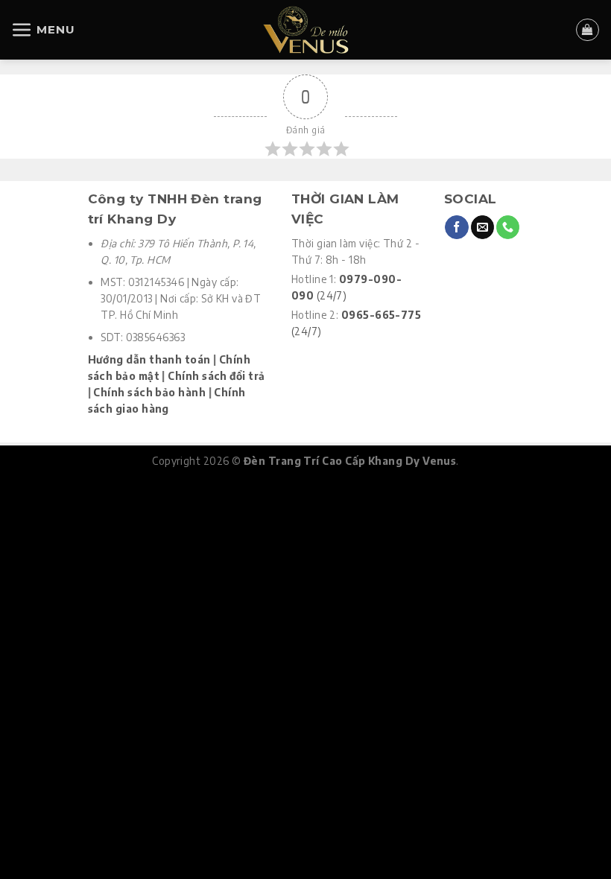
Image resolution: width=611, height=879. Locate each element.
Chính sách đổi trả (216, 375)
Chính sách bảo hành (149, 392)
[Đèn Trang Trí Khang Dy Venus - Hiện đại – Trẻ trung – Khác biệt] (306, 30)
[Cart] (587, 30)
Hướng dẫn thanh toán (149, 359)
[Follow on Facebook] (456, 227)
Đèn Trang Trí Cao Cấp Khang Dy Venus (350, 460)
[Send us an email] (482, 227)
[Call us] (507, 227)
